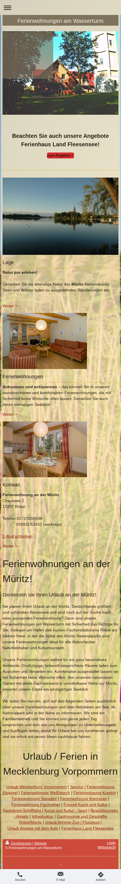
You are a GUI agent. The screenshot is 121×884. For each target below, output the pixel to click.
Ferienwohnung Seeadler (34, 798)
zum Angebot (58, 155)
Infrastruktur (42, 816)
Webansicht (107, 847)
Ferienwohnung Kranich (94, 792)
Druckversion (21, 843)
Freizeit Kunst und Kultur (85, 804)
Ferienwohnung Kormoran (83, 798)
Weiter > (10, 306)
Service (76, 786)
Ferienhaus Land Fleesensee (87, 828)
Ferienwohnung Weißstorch (45, 792)
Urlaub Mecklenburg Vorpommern (36, 786)
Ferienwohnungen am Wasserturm (60, 21)
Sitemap (40, 843)
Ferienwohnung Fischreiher (35, 804)
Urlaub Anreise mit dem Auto (32, 828)
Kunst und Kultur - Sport (65, 810)
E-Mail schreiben (17, 536)
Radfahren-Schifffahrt (22, 810)
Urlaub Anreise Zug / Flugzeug (72, 822)
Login (111, 843)
